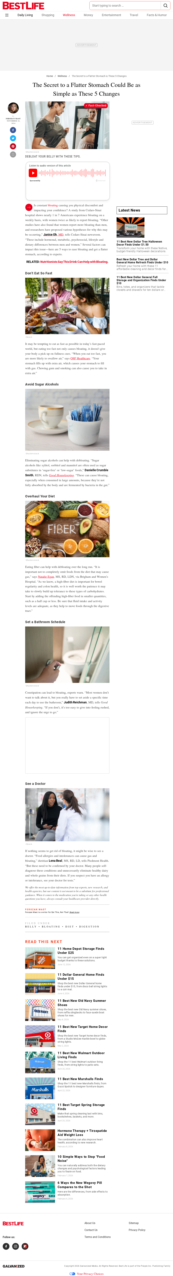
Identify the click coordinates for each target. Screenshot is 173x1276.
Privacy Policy (137, 1230)
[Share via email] (13, 155)
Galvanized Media (89, 1266)
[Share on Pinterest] (13, 147)
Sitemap (134, 1223)
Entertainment (111, 15)
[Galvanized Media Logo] (13, 1266)
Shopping (48, 15)
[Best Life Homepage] (23, 6)
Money (88, 15)
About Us (89, 1223)
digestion (89, 926)
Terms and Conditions (97, 1237)
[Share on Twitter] (13, 139)
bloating (53, 205)
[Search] (165, 5)
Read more (74, 912)
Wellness (69, 15)
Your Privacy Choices (90, 1274)
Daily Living (25, 15)
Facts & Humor (157, 15)
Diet (69, 926)
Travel (134, 15)
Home (49, 76)
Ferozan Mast (13, 119)
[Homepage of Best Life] (13, 1223)
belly (31, 926)
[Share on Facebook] (13, 131)
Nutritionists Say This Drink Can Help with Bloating (74, 262)
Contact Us (90, 1230)
